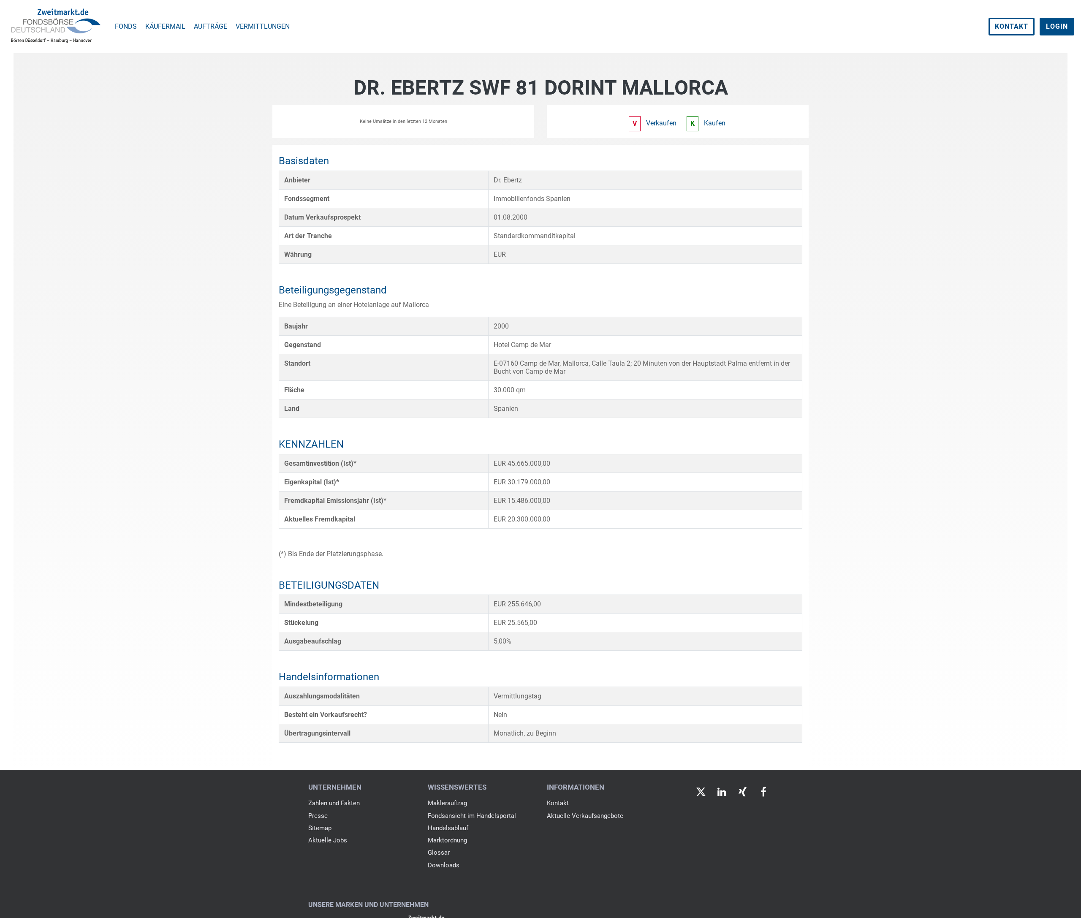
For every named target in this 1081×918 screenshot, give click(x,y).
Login (1057, 26)
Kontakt (1011, 26)
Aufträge (210, 26)
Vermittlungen (263, 26)
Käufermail (165, 26)
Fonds (126, 26)
